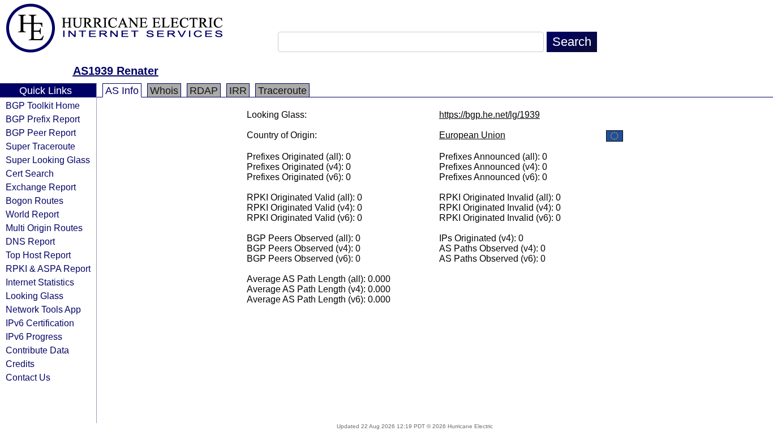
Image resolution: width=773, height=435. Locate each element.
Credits (20, 364)
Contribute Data (37, 350)
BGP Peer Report (41, 132)
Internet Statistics (40, 282)
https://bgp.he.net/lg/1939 (489, 115)
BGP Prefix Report (43, 119)
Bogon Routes (34, 200)
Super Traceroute (40, 146)
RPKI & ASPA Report (48, 268)
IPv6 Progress (34, 336)
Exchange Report (41, 187)
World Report (32, 214)
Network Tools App (43, 309)
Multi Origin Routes (44, 228)
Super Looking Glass (48, 160)
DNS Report (30, 241)
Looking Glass (34, 296)
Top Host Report (38, 255)
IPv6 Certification (40, 323)
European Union (472, 135)
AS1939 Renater (115, 71)
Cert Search (30, 173)
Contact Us (28, 377)
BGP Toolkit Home (43, 105)
